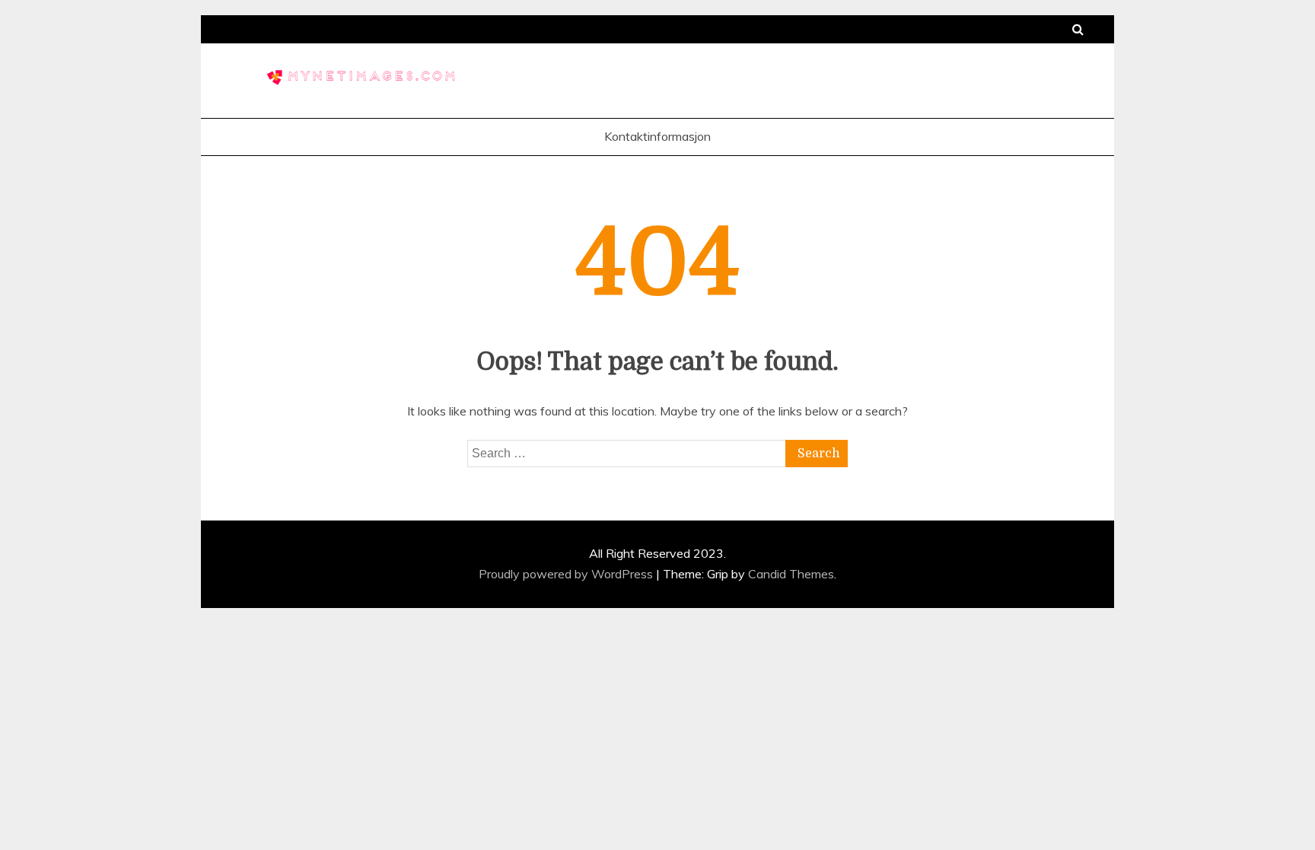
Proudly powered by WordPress (567, 573)
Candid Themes (791, 573)
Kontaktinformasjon (657, 136)
